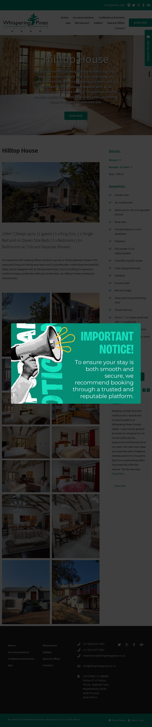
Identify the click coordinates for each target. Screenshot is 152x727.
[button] (135, 329)
